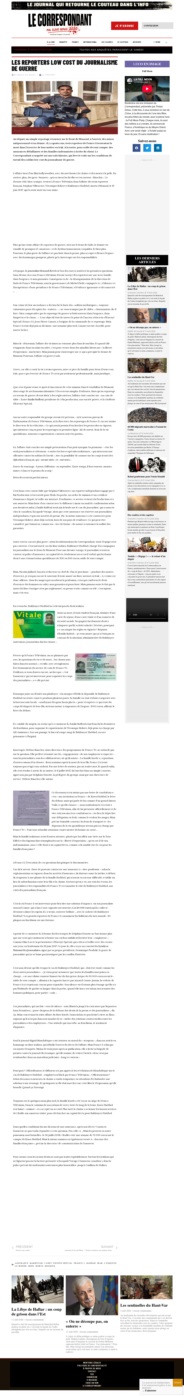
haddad (91, 1263)
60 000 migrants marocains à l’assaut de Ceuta (147, 428)
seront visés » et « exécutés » (56, 459)
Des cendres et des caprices (141, 515)
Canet (48, 1263)
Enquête (63, 42)
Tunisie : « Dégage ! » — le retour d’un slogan (146, 557)
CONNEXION (151, 25)
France (75, 42)
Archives (137, 42)
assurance (21, 1263)
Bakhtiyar (36, 1263)
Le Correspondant (92, 1385)
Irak (100, 1263)
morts (39, 1266)
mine (31, 1266)
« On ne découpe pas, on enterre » (144, 327)
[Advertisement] (64, 215)
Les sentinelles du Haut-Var (141, 377)
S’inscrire (92, 1380)
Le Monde (21, 1266)
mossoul (50, 1266)
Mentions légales (92, 1362)
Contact (92, 1371)
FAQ (92, 1374)
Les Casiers (107, 42)
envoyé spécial (62, 1263)
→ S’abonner (149, 1390)
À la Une (51, 42)
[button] (136, 148)
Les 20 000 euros (81, 907)
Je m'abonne (124, 25)
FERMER (177, 1383)
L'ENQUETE (110, 1263)
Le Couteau (122, 42)
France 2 (79, 1263)
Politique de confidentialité (92, 1365)
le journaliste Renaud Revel (40, 270)
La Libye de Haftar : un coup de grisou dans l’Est (146, 287)
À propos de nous (92, 1368)
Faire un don (92, 1382)
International (90, 42)
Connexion (92, 1377)
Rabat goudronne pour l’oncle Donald (146, 476)
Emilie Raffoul (36, 399)
